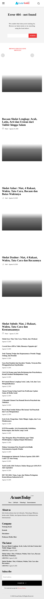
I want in (20, 583)
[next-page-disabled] (32, 55)
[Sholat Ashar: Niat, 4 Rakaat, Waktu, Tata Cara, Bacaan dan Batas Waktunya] (22, 147)
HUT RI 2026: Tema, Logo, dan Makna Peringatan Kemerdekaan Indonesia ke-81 (20, 476)
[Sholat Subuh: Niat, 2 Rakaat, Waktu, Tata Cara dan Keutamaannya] (22, 283)
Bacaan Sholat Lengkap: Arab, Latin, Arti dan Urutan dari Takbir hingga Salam (19, 121)
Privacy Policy (22, 588)
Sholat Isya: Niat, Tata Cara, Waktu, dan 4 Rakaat (19, 339)
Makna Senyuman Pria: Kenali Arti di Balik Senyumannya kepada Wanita (17, 448)
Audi (6, 198)
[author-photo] (3, 129)
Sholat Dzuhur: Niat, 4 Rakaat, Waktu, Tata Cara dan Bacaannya (21, 259)
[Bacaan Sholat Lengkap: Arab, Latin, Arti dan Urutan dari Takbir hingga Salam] (22, 78)
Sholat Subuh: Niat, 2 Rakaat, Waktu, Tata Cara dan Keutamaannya (19, 326)
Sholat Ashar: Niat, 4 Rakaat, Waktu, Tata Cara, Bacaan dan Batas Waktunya (20, 191)
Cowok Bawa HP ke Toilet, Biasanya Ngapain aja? (19, 346)
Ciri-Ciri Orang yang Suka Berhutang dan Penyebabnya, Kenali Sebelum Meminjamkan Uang (22, 373)
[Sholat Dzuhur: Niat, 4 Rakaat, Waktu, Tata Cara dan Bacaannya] (22, 216)
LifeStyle (5, 550)
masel (6, 129)
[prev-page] (3, 55)
